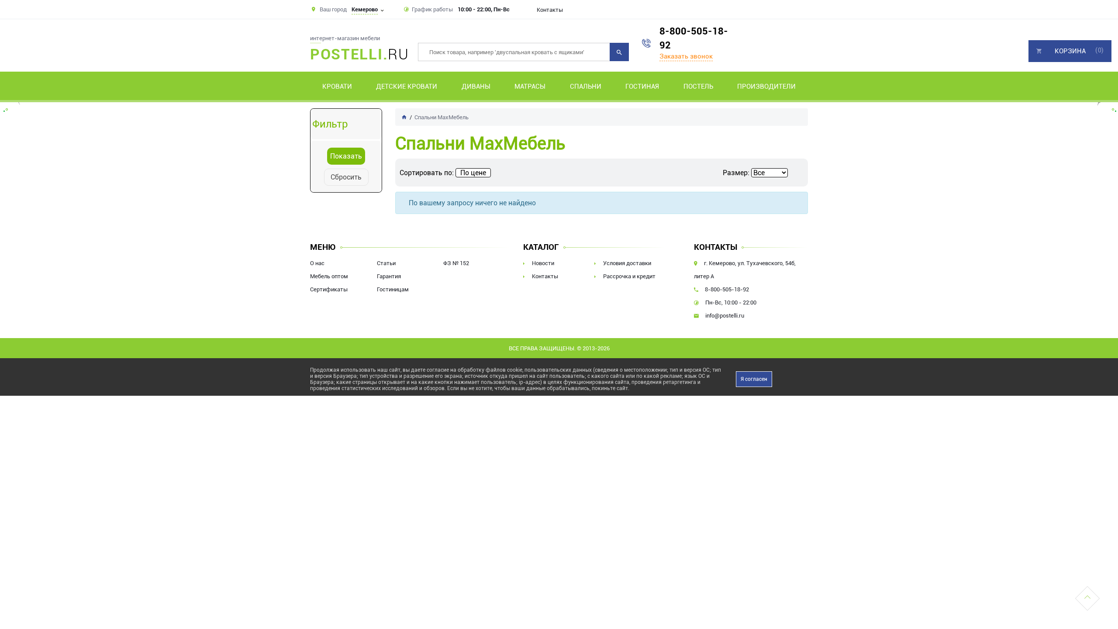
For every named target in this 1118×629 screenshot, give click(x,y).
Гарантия (389, 276)
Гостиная (642, 86)
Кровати (337, 86)
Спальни (585, 86)
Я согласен (754, 379)
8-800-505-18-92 (693, 38)
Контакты (550, 10)
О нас (317, 263)
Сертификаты (329, 289)
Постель (698, 86)
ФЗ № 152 (456, 263)
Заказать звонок (686, 56)
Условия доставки (627, 263)
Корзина (1070, 51)
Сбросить (346, 177)
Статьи (386, 263)
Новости (543, 263)
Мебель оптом (329, 276)
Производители (766, 86)
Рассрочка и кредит (629, 276)
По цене (473, 173)
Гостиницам (393, 289)
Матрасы (529, 86)
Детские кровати (406, 86)
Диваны (476, 86)
